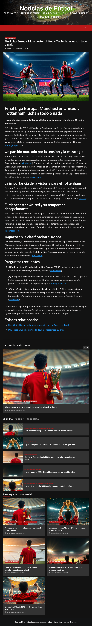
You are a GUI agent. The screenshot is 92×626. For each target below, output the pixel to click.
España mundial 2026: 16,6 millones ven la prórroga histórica (49, 472)
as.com (82, 198)
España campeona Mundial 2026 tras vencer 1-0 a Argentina (49, 444)
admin (9, 49)
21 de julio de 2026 (19, 533)
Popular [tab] (18, 418)
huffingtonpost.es (13, 145)
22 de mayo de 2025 (21, 49)
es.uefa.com (55, 270)
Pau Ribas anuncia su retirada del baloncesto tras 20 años (36, 329)
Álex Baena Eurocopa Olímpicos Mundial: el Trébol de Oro (48, 431)
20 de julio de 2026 (19, 612)
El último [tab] (8, 418)
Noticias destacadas (10, 401)
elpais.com (27, 163)
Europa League (10, 38)
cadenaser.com (12, 230)
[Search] (86, 28)
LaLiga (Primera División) (32, 428)
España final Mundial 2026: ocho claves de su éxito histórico (49, 486)
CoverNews (58, 622)
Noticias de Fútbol (46, 8)
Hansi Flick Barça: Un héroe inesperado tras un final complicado (39, 325)
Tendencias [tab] (32, 418)
